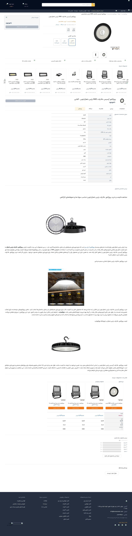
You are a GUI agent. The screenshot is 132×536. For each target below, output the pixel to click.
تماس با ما (70, 11)
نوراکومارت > (124, 14)
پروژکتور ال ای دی (72, 21)
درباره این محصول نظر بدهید (111, 456)
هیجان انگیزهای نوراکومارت (97, 11)
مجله (89, 11)
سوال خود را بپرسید (112, 473)
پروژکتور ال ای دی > (112, 14)
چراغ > (118, 14)
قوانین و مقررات (82, 11)
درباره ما (76, 11)
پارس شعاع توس (62, 21)
